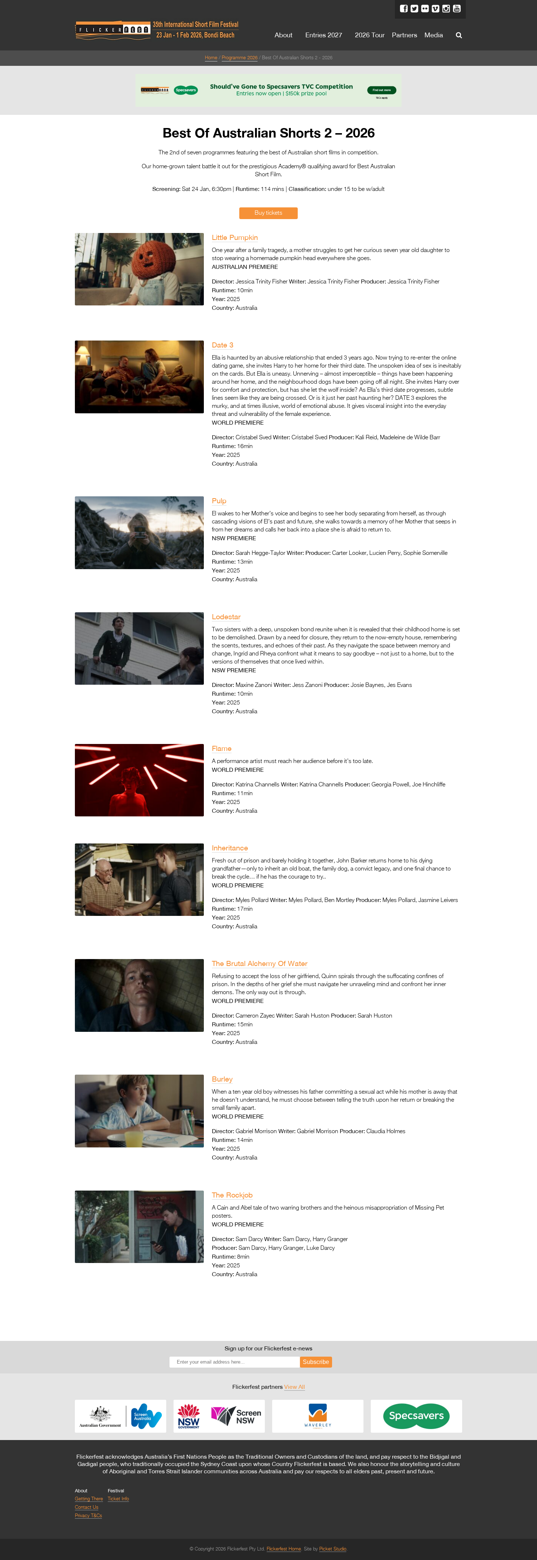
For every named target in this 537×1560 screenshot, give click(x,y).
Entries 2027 (323, 35)
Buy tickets (268, 213)
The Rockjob (232, 1194)
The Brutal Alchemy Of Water (260, 963)
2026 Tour (370, 35)
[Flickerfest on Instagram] (446, 8)
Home (211, 58)
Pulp (219, 500)
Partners (404, 35)
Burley (222, 1078)
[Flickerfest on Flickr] (425, 8)
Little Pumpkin (235, 237)
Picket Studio (332, 1549)
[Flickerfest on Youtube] (457, 8)
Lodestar (226, 616)
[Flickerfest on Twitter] (414, 8)
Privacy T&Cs (88, 1516)
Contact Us (86, 1507)
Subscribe (316, 1362)
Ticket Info (118, 1499)
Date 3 (222, 344)
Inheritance (230, 847)
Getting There (89, 1499)
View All (294, 1386)
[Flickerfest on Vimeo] (435, 8)
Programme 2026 (240, 58)
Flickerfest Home (284, 1549)
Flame (222, 748)
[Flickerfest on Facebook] (404, 8)
